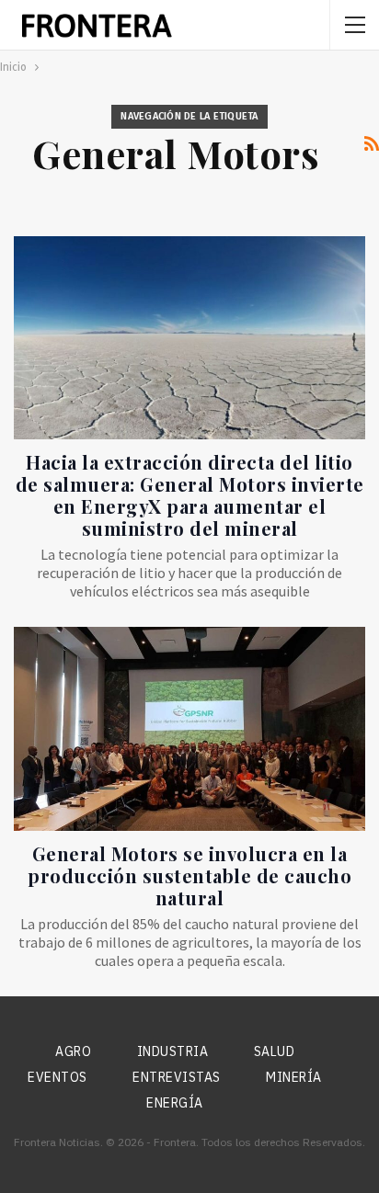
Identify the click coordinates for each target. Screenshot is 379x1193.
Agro (73, 1051)
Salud (274, 1051)
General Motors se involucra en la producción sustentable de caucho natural (189, 875)
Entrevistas (176, 1077)
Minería (294, 1077)
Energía (174, 1103)
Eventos (57, 1077)
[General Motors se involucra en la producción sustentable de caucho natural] (189, 729)
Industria (173, 1051)
